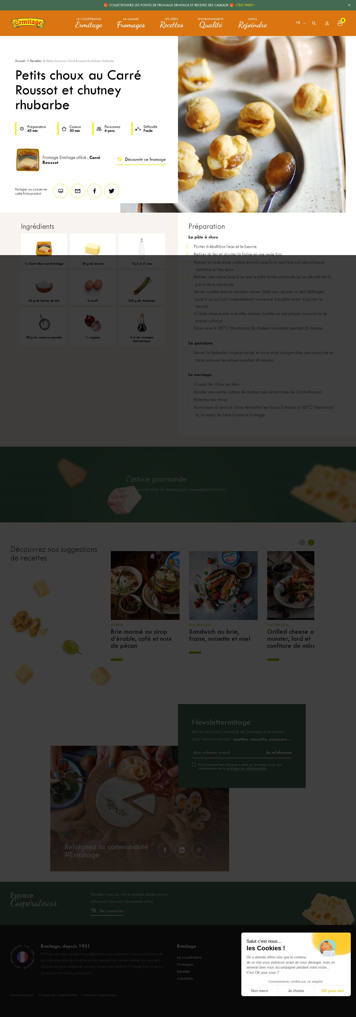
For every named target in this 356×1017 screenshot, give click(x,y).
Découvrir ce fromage (145, 159)
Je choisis (296, 991)
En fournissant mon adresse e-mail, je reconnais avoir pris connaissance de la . (240, 766)
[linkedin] (182, 850)
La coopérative (88, 23)
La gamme (131, 23)
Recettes (35, 61)
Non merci (259, 991)
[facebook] (165, 850)
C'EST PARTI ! (245, 5)
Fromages (185, 964)
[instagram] (199, 850)
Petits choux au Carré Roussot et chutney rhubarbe (80, 61)
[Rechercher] (314, 23)
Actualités (185, 978)
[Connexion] (327, 23)
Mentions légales (21, 995)
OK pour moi (332, 991)
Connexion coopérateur (99, 995)
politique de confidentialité (246, 768)
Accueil (20, 61)
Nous (252, 23)
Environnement (211, 23)
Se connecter (112, 910)
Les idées (171, 23)
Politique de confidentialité (58, 995)
